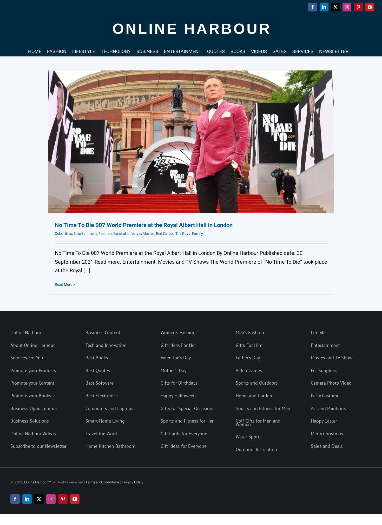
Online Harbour (25, 332)
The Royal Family (189, 233)
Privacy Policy (132, 482)
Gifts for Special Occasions (187, 408)
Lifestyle (134, 233)
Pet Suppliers (324, 370)
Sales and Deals (327, 446)
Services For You (26, 358)
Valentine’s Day (176, 358)
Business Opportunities (34, 408)
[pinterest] (63, 499)
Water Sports (249, 437)
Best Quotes (97, 370)
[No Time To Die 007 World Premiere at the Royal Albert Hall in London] (191, 141)
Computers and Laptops (109, 408)
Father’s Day (248, 358)
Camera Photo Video (331, 383)
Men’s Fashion (250, 332)
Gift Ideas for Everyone (184, 446)
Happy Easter (324, 421)
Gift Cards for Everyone (184, 434)
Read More (63, 284)
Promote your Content (32, 383)
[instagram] (51, 499)
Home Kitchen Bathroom (110, 446)
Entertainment (85, 233)
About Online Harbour (32, 345)
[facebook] (15, 499)
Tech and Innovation (106, 345)
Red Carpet (165, 233)
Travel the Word (101, 434)
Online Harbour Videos (33, 434)
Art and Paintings (328, 408)
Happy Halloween (178, 396)
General (119, 233)
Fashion (105, 233)
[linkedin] (27, 499)
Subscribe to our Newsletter (38, 446)
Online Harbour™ (37, 482)
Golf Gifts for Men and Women (258, 422)
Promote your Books (30, 396)
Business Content (102, 332)
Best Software (99, 383)
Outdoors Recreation (256, 449)
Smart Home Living (105, 421)
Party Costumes (326, 396)
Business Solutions (29, 421)
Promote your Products (33, 370)
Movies (148, 233)
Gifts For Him (249, 345)
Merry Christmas (327, 434)
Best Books (96, 358)
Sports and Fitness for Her (187, 421)
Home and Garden (254, 396)
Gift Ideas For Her (178, 345)
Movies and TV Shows (332, 358)
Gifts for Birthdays (179, 383)
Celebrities (63, 233)
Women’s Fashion (178, 332)
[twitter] (39, 499)
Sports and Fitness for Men (263, 408)
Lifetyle (318, 332)
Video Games (249, 370)
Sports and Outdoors (257, 383)
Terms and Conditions (102, 482)
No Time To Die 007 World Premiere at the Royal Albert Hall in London (144, 225)
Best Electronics (101, 396)
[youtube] (75, 499)
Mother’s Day (173, 370)
